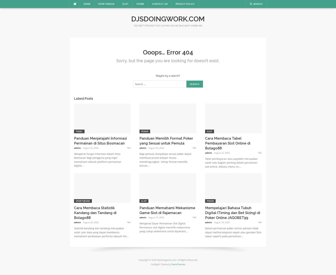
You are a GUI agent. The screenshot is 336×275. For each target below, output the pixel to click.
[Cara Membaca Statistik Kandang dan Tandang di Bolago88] (102, 187)
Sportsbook (106, 4)
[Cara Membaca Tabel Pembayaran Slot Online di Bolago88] (233, 118)
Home (87, 4)
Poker (140, 4)
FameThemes (178, 264)
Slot (125, 4)
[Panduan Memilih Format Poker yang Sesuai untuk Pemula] (167, 118)
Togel (79, 131)
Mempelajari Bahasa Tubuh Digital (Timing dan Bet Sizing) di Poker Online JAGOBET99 (232, 213)
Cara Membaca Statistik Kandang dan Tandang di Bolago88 (95, 213)
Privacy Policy (185, 4)
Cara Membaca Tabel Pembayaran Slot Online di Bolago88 (227, 143)
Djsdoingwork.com (168, 19)
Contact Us (160, 4)
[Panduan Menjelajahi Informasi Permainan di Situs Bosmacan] (102, 118)
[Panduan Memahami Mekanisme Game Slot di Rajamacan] (167, 187)
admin (77, 147)
